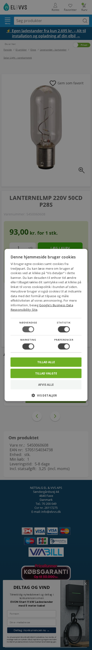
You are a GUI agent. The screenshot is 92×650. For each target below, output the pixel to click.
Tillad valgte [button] (46, 373)
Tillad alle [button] (46, 362)
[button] (46, 397)
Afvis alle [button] (46, 385)
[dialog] (46, 325)
